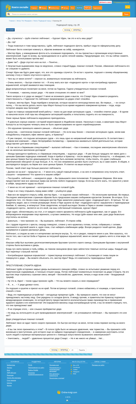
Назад (67, 30)
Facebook (76, 367)
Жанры (43, 8)
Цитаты (9, 383)
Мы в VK (76, 365)
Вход (127, 7)
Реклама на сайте (98, 365)
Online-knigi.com (69, 392)
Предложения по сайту (36, 367)
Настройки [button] (10, 30)
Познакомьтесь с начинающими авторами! (55, 369)
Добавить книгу (105, 2)
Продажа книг (54, 365)
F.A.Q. (30, 365)
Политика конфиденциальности (35, 373)
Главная (34, 8)
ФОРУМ (79, 8)
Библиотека (54, 8)
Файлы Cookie (33, 370)
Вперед (77, 30)
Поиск (126, 14)
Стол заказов (11, 380)
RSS (74, 374)
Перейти (82, 350)
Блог (72, 8)
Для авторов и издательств (54, 375)
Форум (9, 385)
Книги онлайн (20, 7)
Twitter (75, 369)
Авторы (65, 8)
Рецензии (10, 375)
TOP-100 (88, 8)
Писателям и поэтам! (56, 378)
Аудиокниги (97, 8)
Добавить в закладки (122, 2)
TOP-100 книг (11, 373)
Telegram (76, 371)
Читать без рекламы (14, 378)
